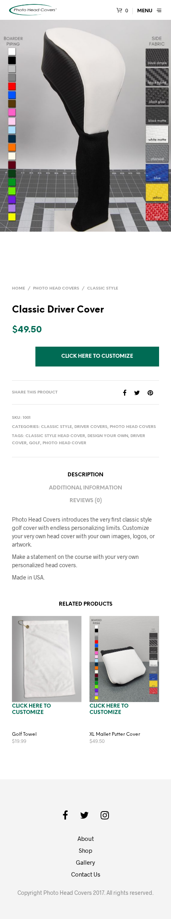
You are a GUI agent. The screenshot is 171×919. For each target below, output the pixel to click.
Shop (85, 850)
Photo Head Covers (56, 288)
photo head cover (64, 443)
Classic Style (102, 288)
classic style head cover (55, 436)
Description (85, 475)
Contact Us (85, 874)
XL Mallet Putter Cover (114, 734)
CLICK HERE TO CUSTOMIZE (97, 356)
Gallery (85, 862)
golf (34, 443)
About (86, 838)
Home (18, 288)
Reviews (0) (86, 500)
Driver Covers (90, 427)
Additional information (85, 488)
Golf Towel (24, 734)
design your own (107, 436)
